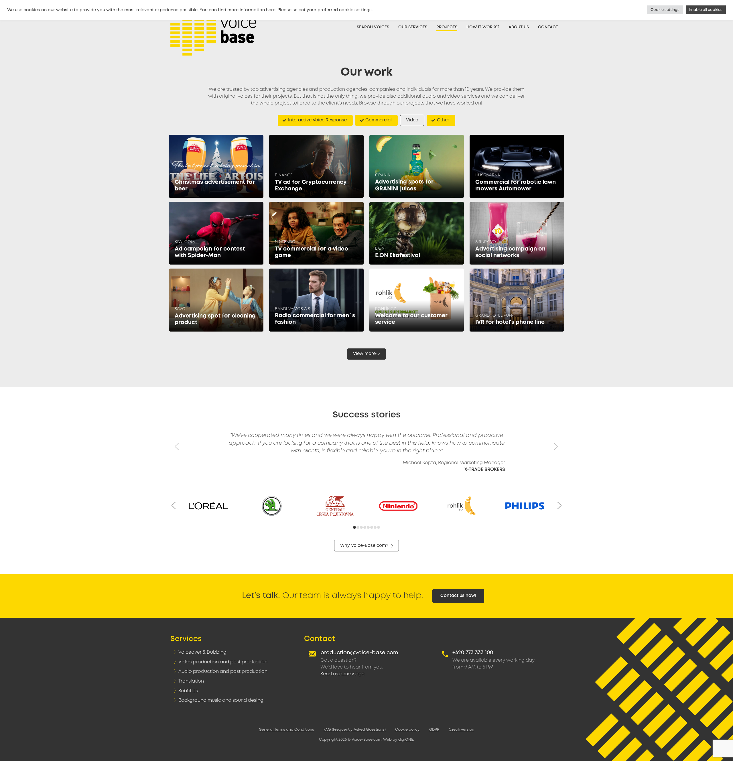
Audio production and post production (222, 671)
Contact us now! (458, 596)
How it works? (482, 27)
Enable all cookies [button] (705, 9)
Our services (412, 27)
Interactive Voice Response (317, 120)
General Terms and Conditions (286, 729)
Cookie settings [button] (665, 9)
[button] (177, 457)
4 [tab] (365, 528)
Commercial (378, 120)
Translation (191, 681)
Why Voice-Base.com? (364, 546)
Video (412, 120)
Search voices (373, 27)
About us (519, 27)
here (270, 10)
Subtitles (188, 691)
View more (364, 354)
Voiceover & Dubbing (202, 652)
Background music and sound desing (220, 700)
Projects (446, 27)
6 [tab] (372, 528)
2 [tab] (358, 528)
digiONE (405, 739)
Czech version (461, 729)
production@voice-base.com (359, 652)
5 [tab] (368, 528)
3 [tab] (361, 528)
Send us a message (342, 674)
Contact (548, 27)
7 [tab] (375, 528)
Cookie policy (407, 729)
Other (443, 120)
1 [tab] (354, 528)
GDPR (434, 729)
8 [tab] (379, 528)
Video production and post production (222, 662)
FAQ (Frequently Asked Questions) (355, 729)
